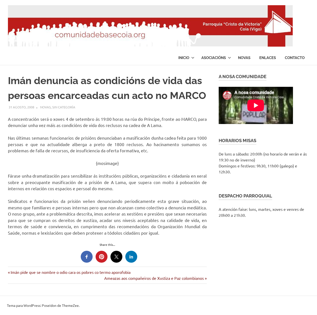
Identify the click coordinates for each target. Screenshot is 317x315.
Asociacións (213, 58)
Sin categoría (63, 107)
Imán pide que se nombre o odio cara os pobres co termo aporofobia (70, 272)
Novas (244, 58)
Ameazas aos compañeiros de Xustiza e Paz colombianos (154, 278)
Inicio (183, 58)
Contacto (295, 58)
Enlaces (267, 58)
